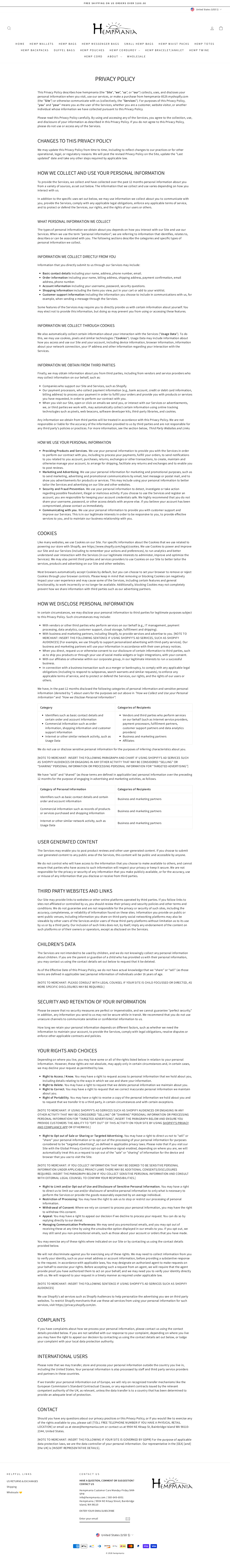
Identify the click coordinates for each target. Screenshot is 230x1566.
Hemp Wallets (42, 44)
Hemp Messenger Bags (100, 44)
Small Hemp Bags (139, 44)
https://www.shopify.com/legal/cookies (113, 546)
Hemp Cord (93, 56)
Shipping (12, 1486)
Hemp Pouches (92, 50)
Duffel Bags (64, 50)
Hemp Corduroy (124, 50)
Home (20, 44)
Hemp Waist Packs (174, 44)
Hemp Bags (68, 44)
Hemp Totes (204, 44)
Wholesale (136, 56)
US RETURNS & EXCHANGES (22, 1481)
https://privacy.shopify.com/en (76, 1305)
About (113, 56)
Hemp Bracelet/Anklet (164, 50)
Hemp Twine (199, 50)
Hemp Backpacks (35, 50)
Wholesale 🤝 (14, 1492)
